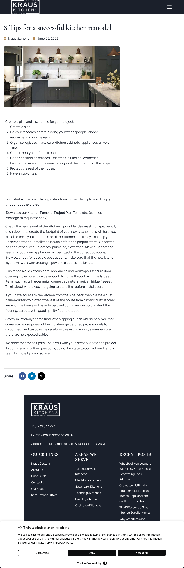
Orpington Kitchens (88, 505)
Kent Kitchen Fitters (44, 495)
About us (37, 470)
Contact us (38, 482)
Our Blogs (37, 489)
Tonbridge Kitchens (88, 493)
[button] (169, 7)
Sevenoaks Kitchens (88, 486)
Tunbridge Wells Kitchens (85, 471)
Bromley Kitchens (86, 499)
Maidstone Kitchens (88, 480)
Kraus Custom (40, 463)
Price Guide (38, 476)
